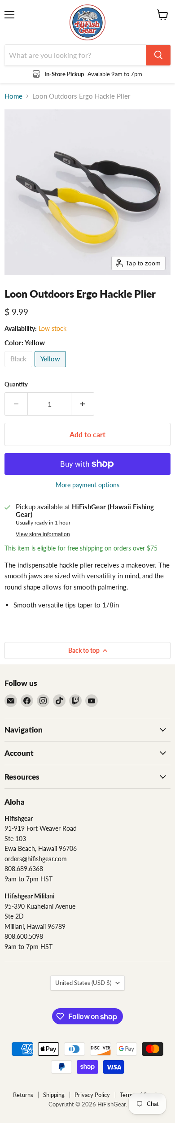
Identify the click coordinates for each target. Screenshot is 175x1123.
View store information (43, 534)
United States (83, 982)
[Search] (158, 55)
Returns (23, 1094)
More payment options (87, 485)
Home (13, 96)
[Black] (19, 369)
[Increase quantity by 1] (82, 404)
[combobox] (75, 55)
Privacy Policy (92, 1094)
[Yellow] (51, 369)
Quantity (16, 384)
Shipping (54, 1094)
